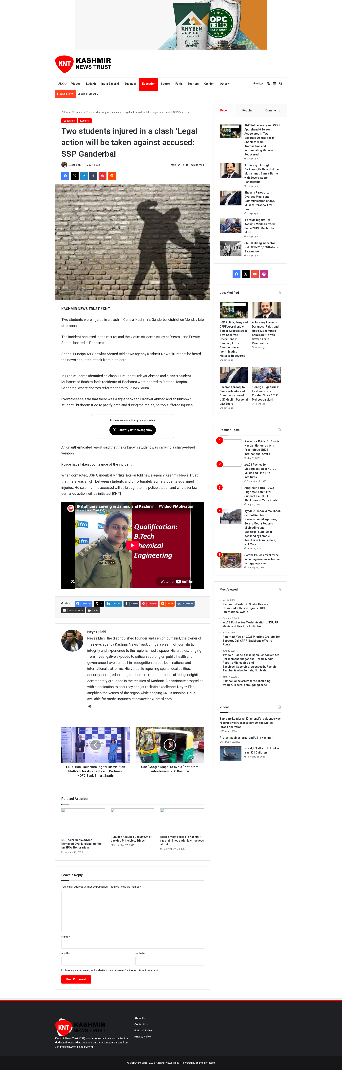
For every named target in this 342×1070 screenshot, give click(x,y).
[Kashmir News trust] (83, 63)
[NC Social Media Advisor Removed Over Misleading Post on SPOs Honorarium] (83, 822)
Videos (76, 83)
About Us (139, 1018)
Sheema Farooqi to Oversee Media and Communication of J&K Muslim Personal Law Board (129, 93)
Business (130, 83)
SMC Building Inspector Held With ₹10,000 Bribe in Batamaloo (261, 247)
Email (65, 953)
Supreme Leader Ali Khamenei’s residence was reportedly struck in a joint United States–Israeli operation (250, 723)
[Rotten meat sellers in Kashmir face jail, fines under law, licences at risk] (182, 820)
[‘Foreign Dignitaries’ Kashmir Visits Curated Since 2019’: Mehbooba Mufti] (230, 225)
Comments (272, 110)
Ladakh (91, 83)
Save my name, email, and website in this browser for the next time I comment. (112, 970)
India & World (110, 83)
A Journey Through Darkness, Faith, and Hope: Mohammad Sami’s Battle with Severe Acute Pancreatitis (261, 173)
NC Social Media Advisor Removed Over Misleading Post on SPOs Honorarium (82, 843)
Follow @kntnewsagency (132, 430)
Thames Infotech (205, 1062)
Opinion (209, 83)
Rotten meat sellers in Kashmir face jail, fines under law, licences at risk (182, 840)
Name (65, 936)
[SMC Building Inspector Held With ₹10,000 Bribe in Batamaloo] (230, 248)
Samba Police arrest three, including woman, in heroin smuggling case (262, 559)
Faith (178, 83)
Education (148, 83)
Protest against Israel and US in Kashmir (246, 737)
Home (67, 112)
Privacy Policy (142, 1036)
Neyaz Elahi (74, 165)
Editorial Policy (143, 1030)
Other (223, 83)
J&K (61, 83)
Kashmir (84, 120)
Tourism (193, 83)
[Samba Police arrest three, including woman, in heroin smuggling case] (230, 560)
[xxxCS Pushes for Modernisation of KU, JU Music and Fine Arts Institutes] (230, 470)
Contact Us (141, 1024)
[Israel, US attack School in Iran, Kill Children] (230, 753)
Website (140, 953)
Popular (247, 110)
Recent (224, 110)
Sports (165, 83)
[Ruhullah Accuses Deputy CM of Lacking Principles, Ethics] (132, 820)
